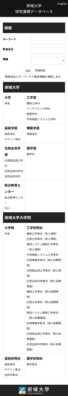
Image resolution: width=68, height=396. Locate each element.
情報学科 (32, 134)
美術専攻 (10, 364)
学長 (7, 103)
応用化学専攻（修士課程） (42, 239)
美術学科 (10, 134)
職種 (5, 59)
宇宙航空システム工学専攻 (42, 254)
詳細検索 (40, 70)
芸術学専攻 (11, 375)
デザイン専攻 (12, 369)
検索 (28, 71)
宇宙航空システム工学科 (41, 119)
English (62, 3)
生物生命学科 (12, 176)
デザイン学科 (12, 139)
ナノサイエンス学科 (38, 108)
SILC (7, 208)
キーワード (9, 39)
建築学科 (32, 114)
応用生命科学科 (14, 171)
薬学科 (31, 154)
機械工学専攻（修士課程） (42, 233)
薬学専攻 (32, 364)
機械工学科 (33, 103)
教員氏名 (8, 49)
